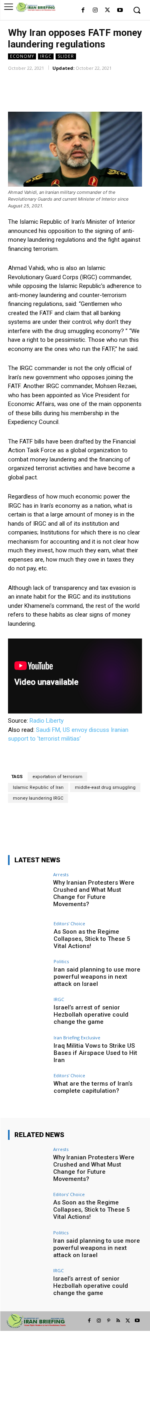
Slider (66, 56)
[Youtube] (120, 10)
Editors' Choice (69, 923)
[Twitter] (107, 10)
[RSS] (118, 1321)
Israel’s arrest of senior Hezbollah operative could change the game (91, 1014)
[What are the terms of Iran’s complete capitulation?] (28, 1088)
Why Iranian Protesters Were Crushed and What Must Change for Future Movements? (93, 893)
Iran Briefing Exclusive (77, 1037)
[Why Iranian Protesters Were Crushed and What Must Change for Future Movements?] (28, 887)
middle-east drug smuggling (105, 787)
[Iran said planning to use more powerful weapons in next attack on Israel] (28, 974)
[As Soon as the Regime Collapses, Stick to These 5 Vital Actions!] (28, 936)
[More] (112, 79)
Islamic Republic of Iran (38, 787)
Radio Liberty (47, 720)
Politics (61, 961)
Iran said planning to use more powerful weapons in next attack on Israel (97, 976)
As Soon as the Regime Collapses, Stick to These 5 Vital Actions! (92, 939)
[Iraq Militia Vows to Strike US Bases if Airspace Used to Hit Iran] (28, 1050)
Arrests (60, 874)
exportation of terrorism (57, 776)
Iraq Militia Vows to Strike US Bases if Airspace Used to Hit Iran (95, 1053)
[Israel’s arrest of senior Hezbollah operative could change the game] (28, 1012)
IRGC (46, 56)
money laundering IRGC (38, 798)
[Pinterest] (108, 1321)
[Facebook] (83, 10)
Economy (22, 56)
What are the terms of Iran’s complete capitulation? (93, 1087)
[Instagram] (95, 10)
